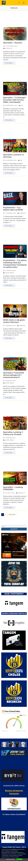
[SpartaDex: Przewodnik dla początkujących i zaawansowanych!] (15, 357)
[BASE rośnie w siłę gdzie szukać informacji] (15, 304)
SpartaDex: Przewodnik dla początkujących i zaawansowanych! (13, 375)
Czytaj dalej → (9, 63)
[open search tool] (19, 2)
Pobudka (22, 213)
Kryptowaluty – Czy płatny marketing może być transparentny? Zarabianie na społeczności (15, 263)
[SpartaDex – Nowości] (15, 27)
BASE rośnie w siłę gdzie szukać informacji (14, 321)
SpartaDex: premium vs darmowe (13, 156)
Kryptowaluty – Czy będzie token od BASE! (13, 208)
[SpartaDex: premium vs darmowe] (15, 139)
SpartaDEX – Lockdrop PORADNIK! (13, 488)
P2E (21, 105)
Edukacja (8, 48)
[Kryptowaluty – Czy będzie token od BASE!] (15, 192)
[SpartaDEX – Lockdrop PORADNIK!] (15, 471)
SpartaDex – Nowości (12, 43)
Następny (12, 514)
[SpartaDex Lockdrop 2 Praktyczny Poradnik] (15, 416)
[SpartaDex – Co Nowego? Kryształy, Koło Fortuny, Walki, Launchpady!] (15, 82)
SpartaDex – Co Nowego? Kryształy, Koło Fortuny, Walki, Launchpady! (14, 99)
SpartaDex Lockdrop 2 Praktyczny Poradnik (13, 433)
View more (21, 857)
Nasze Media (9, 273)
